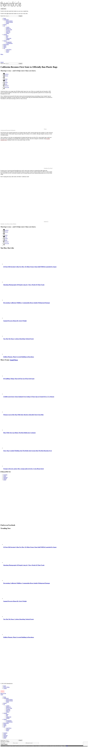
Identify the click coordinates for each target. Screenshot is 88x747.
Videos (4, 47)
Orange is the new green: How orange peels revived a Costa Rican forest (23, 468)
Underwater (8, 38)
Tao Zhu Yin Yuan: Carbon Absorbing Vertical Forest (18, 339)
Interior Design (9, 20)
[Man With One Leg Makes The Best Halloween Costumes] (45, 423)
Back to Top (3, 693)
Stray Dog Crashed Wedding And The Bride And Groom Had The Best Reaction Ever (27, 450)
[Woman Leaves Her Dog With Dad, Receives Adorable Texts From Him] (45, 405)
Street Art (8, 32)
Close (2, 694)
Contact (5, 688)
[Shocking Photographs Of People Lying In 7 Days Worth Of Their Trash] (45, 275)
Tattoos (7, 33)
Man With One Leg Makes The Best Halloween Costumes (19, 432)
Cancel (5, 744)
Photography (6, 44)
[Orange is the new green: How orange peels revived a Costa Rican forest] (45, 459)
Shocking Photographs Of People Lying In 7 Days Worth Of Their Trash (23, 284)
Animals (5, 34)
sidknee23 (46, 221)
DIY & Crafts (9, 29)
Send (2, 744)
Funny (7, 52)
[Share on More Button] (4, 77)
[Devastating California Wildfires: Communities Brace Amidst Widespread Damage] (45, 293)
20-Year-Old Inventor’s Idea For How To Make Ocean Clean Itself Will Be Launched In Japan (29, 266)
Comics (7, 27)
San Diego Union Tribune (10, 223)
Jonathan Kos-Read (48, 168)
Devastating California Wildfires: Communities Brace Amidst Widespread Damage (26, 302)
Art (4, 25)
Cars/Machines (9, 43)
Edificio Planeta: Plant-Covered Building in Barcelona (18, 357)
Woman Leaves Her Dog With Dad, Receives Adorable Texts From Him (23, 414)
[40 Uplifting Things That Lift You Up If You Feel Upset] (45, 369)
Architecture (6, 19)
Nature (4, 45)
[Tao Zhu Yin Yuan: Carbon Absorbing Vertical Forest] (45, 329)
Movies (5, 24)
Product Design (9, 22)
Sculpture (8, 30)
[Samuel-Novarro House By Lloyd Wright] (45, 311)
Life (4, 48)
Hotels (7, 23)
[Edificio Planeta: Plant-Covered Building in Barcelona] (45, 347)
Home (4, 18)
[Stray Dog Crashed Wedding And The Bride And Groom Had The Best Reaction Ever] (45, 441)
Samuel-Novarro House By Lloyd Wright (15, 321)
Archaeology (9, 42)
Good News (8, 49)
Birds (7, 35)
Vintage (5, 40)
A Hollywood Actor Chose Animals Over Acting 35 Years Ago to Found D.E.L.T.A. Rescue (28, 396)
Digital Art (8, 28)
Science (7, 50)
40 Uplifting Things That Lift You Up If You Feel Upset (18, 378)
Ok (67, 745)
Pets (7, 37)
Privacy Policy (6, 687)
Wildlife (7, 39)
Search (20, 16)
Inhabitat (2, 223)
